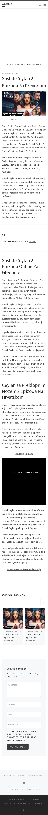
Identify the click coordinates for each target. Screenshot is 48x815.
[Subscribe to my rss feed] (24, 810)
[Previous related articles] (37, 602)
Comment (14, 685)
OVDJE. (32, 241)
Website (13, 725)
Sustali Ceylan (13, 64)
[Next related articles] (43, 602)
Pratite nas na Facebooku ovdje (24, 569)
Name (12, 704)
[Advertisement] (24, 38)
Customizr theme (36, 803)
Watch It (19, 799)
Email (12, 714)
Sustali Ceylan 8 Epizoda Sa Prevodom (11, 637)
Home (4, 64)
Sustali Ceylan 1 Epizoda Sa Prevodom (33, 637)
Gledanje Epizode (24, 453)
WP (15, 803)
